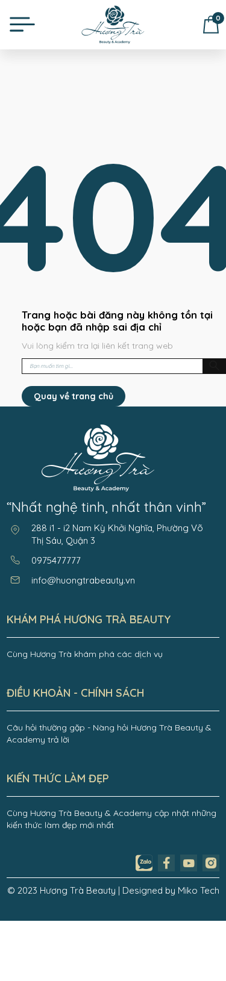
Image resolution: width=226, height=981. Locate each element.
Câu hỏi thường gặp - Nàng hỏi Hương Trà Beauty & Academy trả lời (109, 733)
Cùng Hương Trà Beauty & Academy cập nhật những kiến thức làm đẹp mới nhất (111, 819)
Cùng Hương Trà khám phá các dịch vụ (85, 654)
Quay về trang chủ (73, 396)
